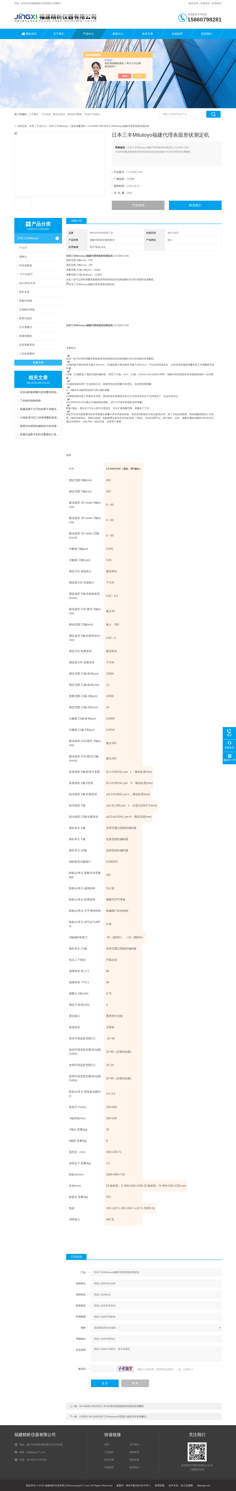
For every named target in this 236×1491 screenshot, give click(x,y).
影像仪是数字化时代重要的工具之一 (40, 434)
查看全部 (38, 362)
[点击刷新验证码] (125, 1369)
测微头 (23, 256)
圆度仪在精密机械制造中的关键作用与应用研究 (40, 425)
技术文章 (147, 33)
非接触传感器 (27, 309)
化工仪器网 (187, 1485)
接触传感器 (25, 300)
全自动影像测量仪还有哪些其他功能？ (40, 392)
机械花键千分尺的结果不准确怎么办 (40, 409)
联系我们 (217, 3)
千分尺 (23, 247)
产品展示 (109, 1452)
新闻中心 (118, 33)
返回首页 (193, 3)
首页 (31, 126)
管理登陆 (159, 1485)
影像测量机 (25, 335)
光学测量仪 (25, 327)
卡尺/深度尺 (26, 274)
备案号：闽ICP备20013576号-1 (133, 1485)
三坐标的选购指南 (30, 400)
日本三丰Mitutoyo (58, 126)
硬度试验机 (25, 318)
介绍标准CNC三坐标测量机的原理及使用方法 (40, 417)
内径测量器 (25, 265)
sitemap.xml (203, 1485)
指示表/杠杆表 (27, 283)
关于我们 (58, 33)
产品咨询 (138, 205)
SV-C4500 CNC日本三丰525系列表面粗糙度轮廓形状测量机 (111, 1406)
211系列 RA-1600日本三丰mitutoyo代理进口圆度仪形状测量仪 (112, 1416)
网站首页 (31, 33)
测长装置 (24, 291)
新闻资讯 (134, 1452)
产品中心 (88, 33)
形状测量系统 (78, 126)
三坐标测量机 (27, 353)
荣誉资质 (134, 1459)
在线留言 (205, 3)
